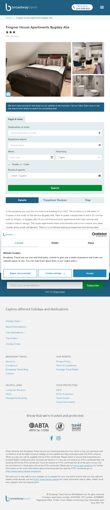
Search (55, 187)
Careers (10, 373)
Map (88, 200)
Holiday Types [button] (13, 321)
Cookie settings (53, 273)
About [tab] (91, 243)
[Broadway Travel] (21, 7)
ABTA (59, 390)
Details (22, 200)
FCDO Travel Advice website (46, 479)
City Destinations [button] (14, 332)
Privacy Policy (59, 292)
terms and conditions (83, 465)
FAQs (8, 394)
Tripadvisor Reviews (55, 200)
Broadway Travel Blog (17, 369)
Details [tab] (55, 243)
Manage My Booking (16, 398)
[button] (102, 7)
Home (9, 18)
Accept (89, 273)
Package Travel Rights (67, 369)
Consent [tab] (19, 243)
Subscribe (93, 285)
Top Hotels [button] (11, 338)
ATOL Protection (64, 394)
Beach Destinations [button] (15, 327)
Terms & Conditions (66, 365)
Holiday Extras (13, 344)
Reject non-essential (20, 273)
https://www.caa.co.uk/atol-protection (23, 471)
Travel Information (65, 402)
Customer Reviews (15, 390)
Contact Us (11, 365)
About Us (10, 361)
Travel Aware (62, 398)
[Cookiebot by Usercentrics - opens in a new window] (94, 234)
